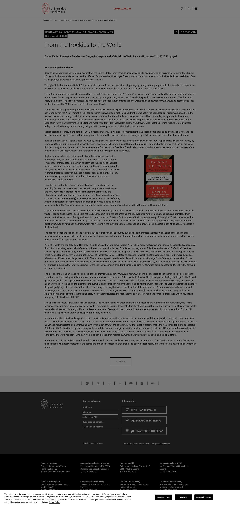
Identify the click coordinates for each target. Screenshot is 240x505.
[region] (120, 497)
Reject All (183, 497)
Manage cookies (163, 497)
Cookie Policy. (54, 502)
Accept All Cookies (203, 497)
